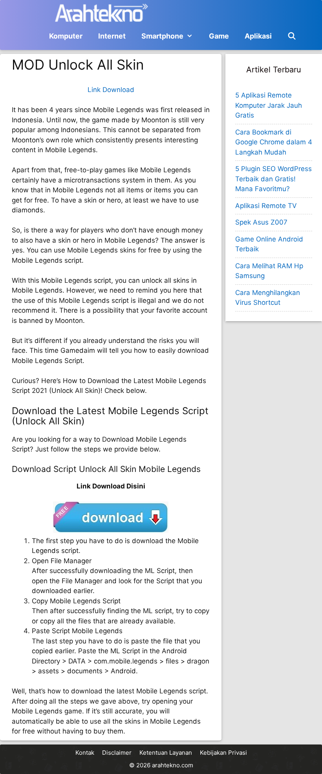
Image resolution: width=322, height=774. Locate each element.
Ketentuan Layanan (165, 752)
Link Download (111, 90)
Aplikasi (258, 36)
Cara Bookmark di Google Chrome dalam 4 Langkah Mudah (273, 142)
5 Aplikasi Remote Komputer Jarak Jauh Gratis (268, 105)
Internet (112, 36)
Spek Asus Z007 (261, 222)
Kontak (84, 752)
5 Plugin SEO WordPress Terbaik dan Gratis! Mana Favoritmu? (273, 179)
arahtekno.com (172, 765)
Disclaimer (117, 752)
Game (219, 36)
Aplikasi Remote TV (266, 206)
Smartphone (162, 36)
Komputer (65, 36)
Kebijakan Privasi (223, 752)
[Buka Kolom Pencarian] (292, 36)
